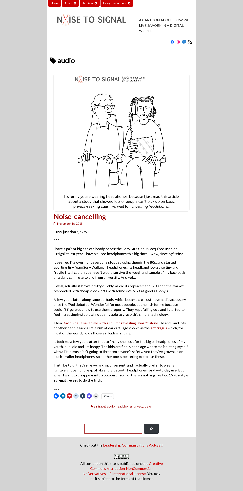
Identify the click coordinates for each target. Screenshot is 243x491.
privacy (138, 406)
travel (148, 406)
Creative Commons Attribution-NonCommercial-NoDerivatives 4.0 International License (123, 468)
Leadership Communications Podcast (132, 445)
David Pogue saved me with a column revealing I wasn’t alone (110, 323)
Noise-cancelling (80, 216)
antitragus (158, 328)
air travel (100, 406)
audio (111, 406)
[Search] (151, 429)
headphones (124, 406)
